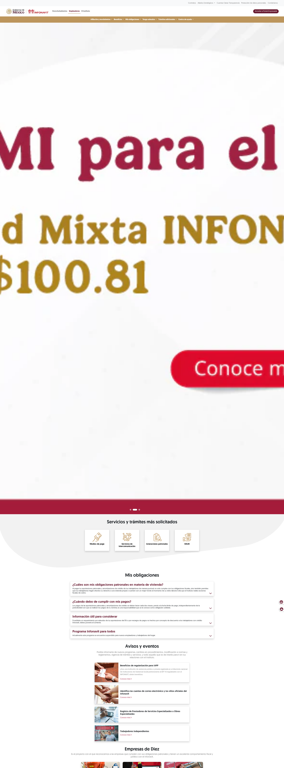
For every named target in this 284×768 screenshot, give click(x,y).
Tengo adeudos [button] (149, 19)
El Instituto (85, 11)
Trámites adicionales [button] (166, 19)
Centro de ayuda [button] (185, 19)
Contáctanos (273, 3)
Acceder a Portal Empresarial (266, 11)
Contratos (192, 3)
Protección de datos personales (253, 3)
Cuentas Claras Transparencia (228, 3)
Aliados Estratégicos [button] (206, 3)
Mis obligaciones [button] (132, 19)
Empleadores (74, 11)
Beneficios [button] (118, 19)
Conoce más (125, 679)
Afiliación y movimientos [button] (101, 19)
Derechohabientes (59, 11)
